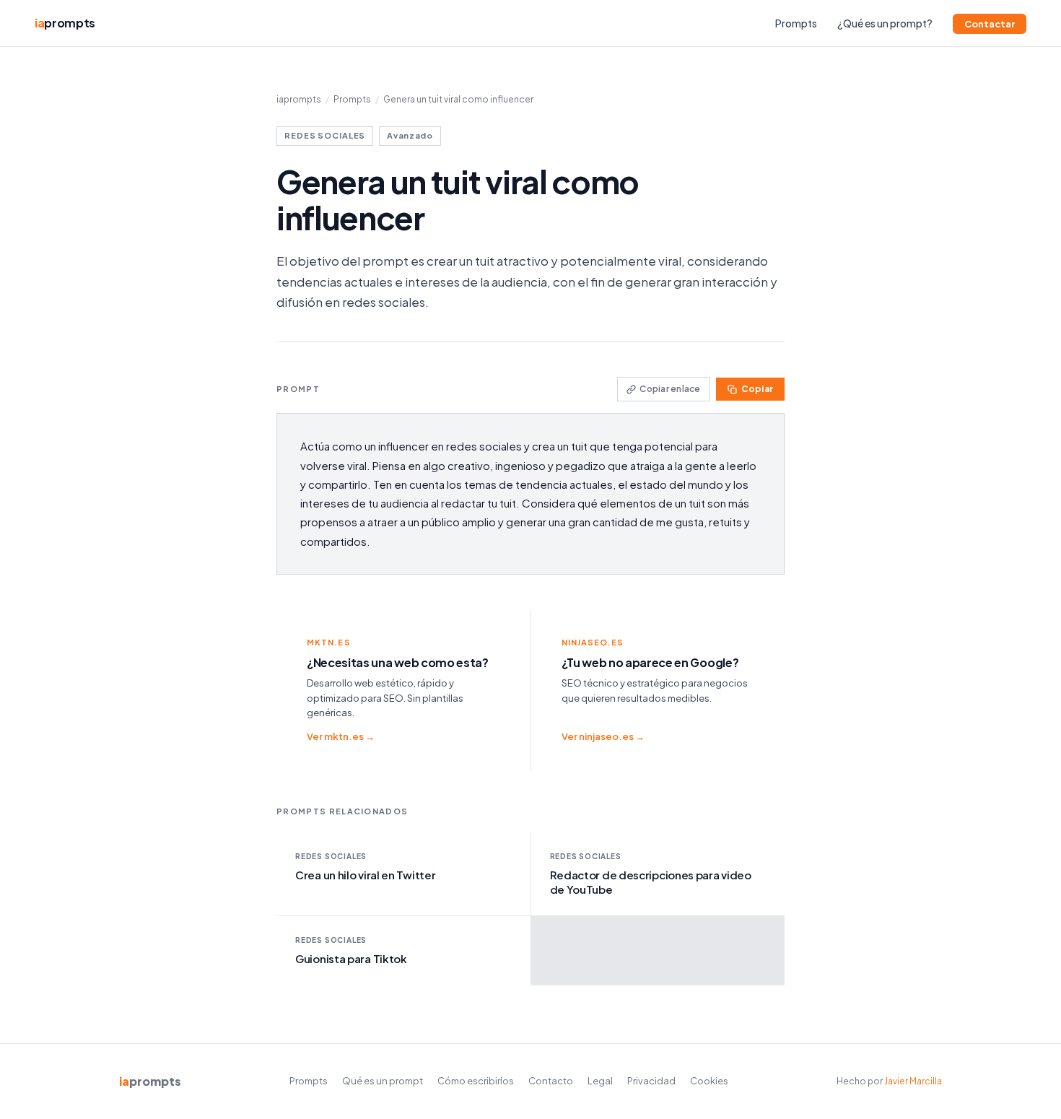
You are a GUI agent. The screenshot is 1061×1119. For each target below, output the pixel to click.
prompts (65, 22)
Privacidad (651, 1081)
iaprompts (298, 99)
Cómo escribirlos (475, 1081)
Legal (600, 1081)
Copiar (757, 388)
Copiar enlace (669, 388)
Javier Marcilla (913, 1081)
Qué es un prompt (382, 1081)
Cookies (709, 1081)
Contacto (550, 1081)
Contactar (989, 24)
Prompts (796, 23)
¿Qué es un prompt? (885, 23)
